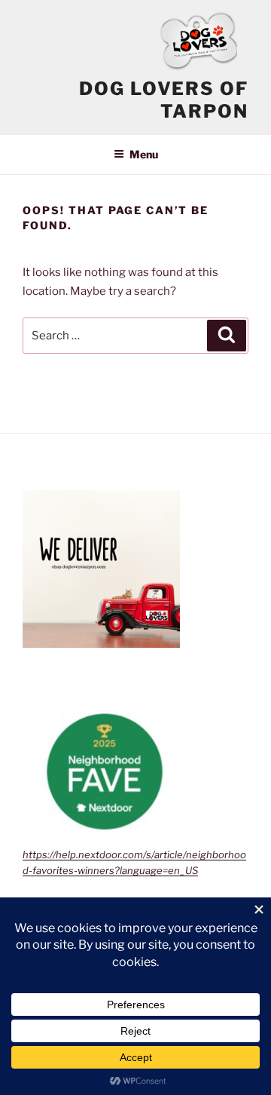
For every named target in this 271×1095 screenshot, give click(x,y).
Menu (143, 154)
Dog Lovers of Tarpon (163, 100)
